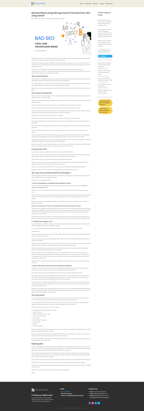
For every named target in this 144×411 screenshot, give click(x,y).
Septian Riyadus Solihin (39, 18)
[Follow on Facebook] (89, 403)
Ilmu (61, 18)
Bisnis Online (52, 18)
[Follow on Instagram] (93, 403)
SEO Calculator (65, 391)
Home (82, 3)
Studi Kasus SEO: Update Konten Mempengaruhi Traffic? (104, 72)
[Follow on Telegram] (99, 403)
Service (95, 3)
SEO (63, 18)
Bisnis (46, 18)
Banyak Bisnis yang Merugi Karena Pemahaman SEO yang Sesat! (104, 64)
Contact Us (108, 3)
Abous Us (88, 3)
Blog (102, 3)
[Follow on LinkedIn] (95, 403)
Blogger (57, 18)
